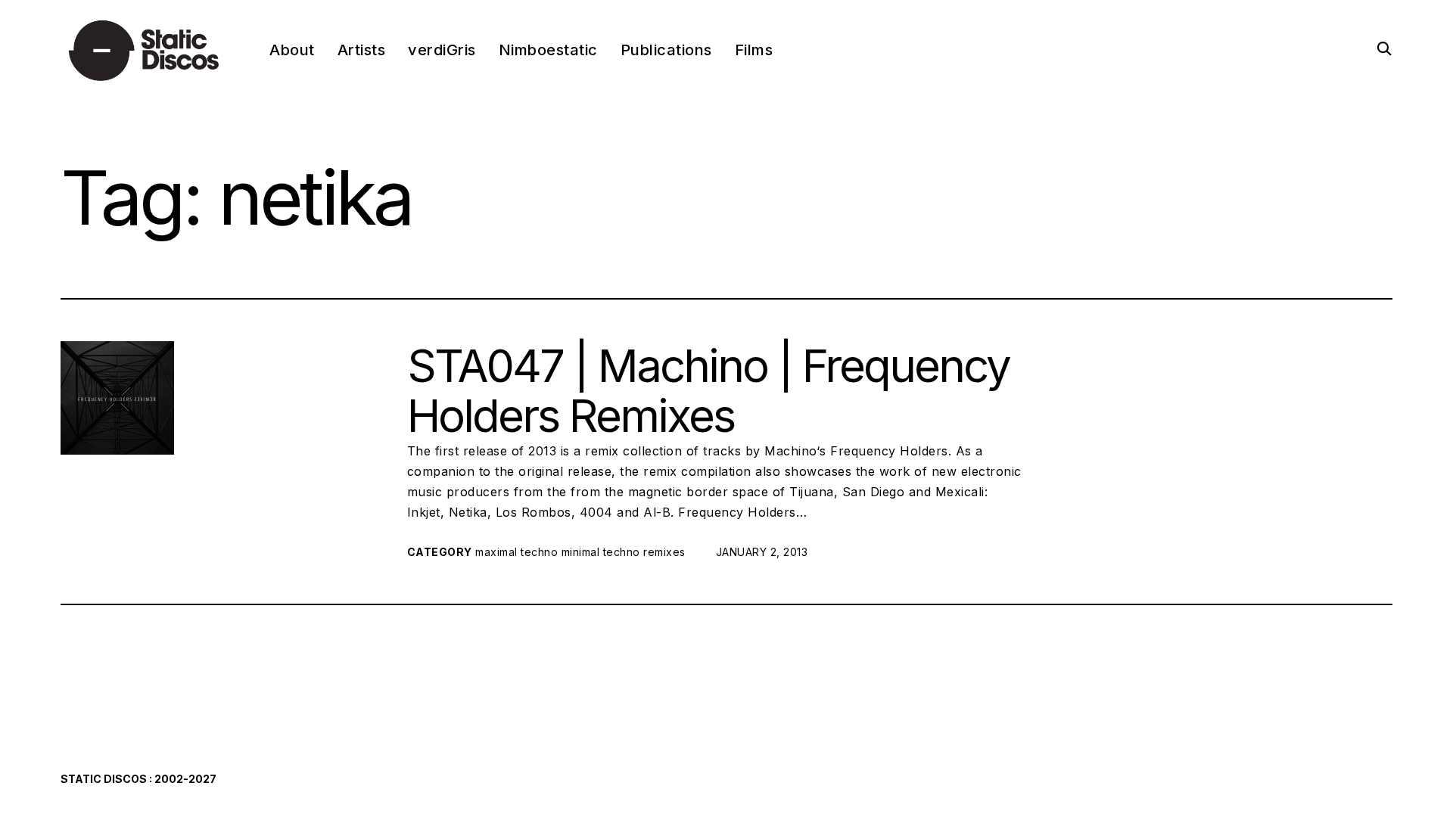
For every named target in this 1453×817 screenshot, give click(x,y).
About (292, 50)
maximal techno (516, 551)
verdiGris (442, 50)
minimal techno (601, 551)
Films (754, 50)
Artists (362, 50)
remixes (664, 551)
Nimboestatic (548, 50)
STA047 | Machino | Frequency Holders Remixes (708, 390)
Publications (666, 50)
